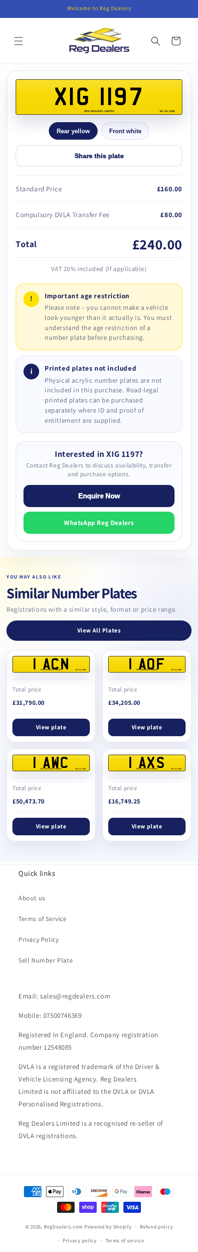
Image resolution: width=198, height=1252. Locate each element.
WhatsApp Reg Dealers (99, 522)
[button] (18, 41)
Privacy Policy (38, 939)
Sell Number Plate (45, 960)
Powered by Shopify (108, 1226)
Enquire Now (99, 496)
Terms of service (124, 1240)
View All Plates (99, 630)
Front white (125, 131)
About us (32, 898)
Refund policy (156, 1226)
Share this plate (99, 155)
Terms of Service (42, 919)
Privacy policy (80, 1240)
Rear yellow (73, 131)
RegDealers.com (63, 1226)
